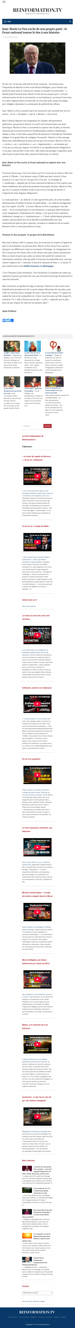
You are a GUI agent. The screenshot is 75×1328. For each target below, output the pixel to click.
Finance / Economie (45, 1317)
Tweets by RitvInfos (29, 606)
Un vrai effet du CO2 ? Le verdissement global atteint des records (41, 1191)
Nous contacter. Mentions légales (33, 1301)
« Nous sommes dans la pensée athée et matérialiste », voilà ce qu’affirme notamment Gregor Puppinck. (36, 559)
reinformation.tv (37, 10)
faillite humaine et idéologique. (39, 266)
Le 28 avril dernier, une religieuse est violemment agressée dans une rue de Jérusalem (35, 652)
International (13, 1317)
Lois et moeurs (24, 1317)
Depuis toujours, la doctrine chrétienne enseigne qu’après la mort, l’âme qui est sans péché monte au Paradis (36, 792)
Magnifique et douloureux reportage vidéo (36, 1131)
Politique (57, 1317)
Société (63, 1317)
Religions (34, 1317)
